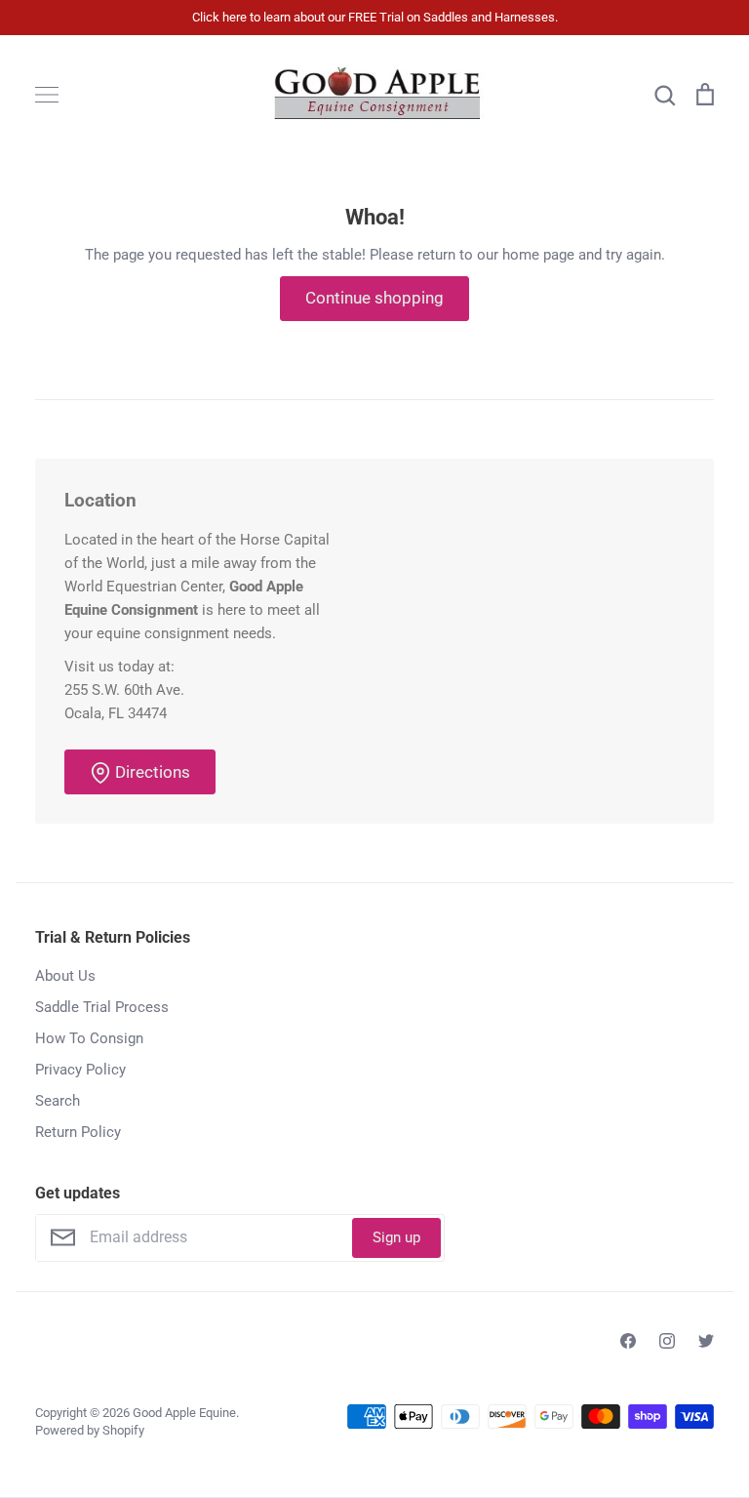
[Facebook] (628, 1340)
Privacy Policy (80, 1069)
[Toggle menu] (46, 94)
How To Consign (89, 1038)
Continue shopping (374, 297)
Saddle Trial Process (102, 1007)
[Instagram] (667, 1340)
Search (57, 1101)
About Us (65, 976)
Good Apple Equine (184, 1412)
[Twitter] (706, 1340)
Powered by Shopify (89, 1430)
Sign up (396, 1237)
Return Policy (78, 1132)
